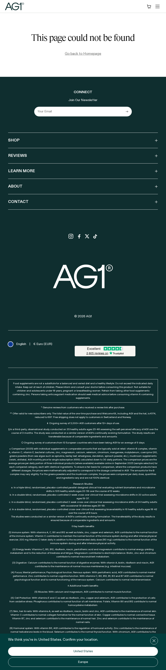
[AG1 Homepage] (83, 276)
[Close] (154, 641)
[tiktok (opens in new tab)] (95, 236)
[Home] (14, 6)
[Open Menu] (157, 6)
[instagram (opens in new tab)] (70, 236)
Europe (83, 662)
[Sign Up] (127, 111)
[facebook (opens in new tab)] (79, 236)
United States (83, 651)
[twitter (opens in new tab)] (87, 236)
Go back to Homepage (83, 54)
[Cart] (149, 6)
